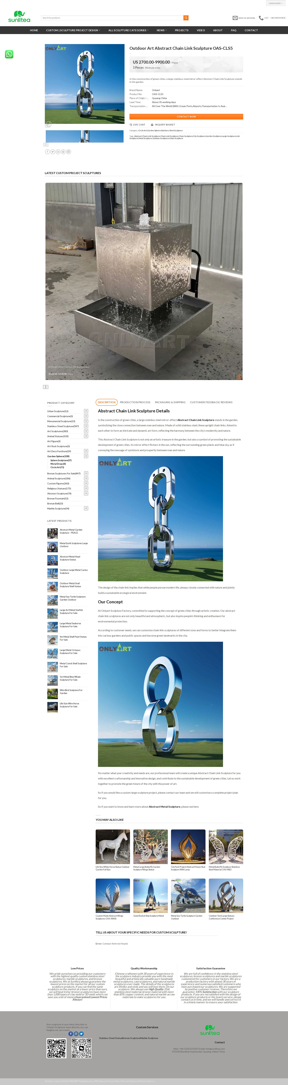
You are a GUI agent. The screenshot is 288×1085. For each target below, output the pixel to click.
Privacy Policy (114, 1081)
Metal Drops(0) (58, 464)
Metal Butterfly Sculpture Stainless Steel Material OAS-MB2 (224, 868)
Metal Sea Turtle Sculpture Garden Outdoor (186, 917)
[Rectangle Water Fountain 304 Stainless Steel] (144, 281)
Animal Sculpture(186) (58, 478)
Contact (251, 30)
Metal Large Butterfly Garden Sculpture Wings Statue (146, 868)
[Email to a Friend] (58, 151)
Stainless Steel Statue (110, 1038)
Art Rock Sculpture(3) (58, 446)
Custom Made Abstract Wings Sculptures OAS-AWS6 (109, 917)
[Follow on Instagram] (76, 1033)
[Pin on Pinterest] (63, 151)
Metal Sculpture (145, 138)
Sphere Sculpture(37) (61, 460)
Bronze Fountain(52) (57, 498)
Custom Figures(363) (58, 483)
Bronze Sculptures (130, 1081)
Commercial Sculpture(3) (60, 416)
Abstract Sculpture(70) (59, 493)
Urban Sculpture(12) (57, 411)
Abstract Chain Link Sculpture (147, 136)
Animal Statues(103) (57, 436)
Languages (275, 3)
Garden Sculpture (214, 136)
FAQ (233, 30)
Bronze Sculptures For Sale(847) (63, 473)
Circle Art (142, 130)
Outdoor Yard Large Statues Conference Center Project (221, 917)
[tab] (107, 402)
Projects (181, 30)
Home (34, 30)
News (160, 30)
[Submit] (186, 17)
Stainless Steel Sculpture (172, 130)
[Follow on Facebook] (70, 1033)
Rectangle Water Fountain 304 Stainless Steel (69, 367)
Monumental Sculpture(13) (61, 421)
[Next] (47, 145)
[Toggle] (86, 411)
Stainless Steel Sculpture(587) (63, 426)
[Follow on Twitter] (81, 1033)
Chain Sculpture (186, 136)
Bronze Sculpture (131, 1038)
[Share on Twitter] (52, 151)
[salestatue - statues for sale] (19, 16)
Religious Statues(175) (59, 488)
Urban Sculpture (176, 138)
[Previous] (44, 145)
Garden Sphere (154, 130)
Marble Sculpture (149, 1038)
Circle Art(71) (57, 467)
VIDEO (201, 30)
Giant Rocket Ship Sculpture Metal (148, 916)
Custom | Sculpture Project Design (72, 30)
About (218, 30)
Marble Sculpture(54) (58, 508)
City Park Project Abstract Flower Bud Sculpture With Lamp (188, 868)
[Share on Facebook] (47, 151)
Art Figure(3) (53, 441)
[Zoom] (49, 124)
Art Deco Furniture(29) (59, 451)
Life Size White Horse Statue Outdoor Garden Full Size (113, 868)
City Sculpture (199, 136)
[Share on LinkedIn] (68, 151)
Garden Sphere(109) (58, 456)
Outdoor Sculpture (160, 138)
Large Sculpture (229, 136)
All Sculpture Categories (127, 30)
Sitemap (102, 1081)
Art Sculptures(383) (57, 431)
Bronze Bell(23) (55, 503)
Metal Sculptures (146, 1081)
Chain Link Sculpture (169, 136)
